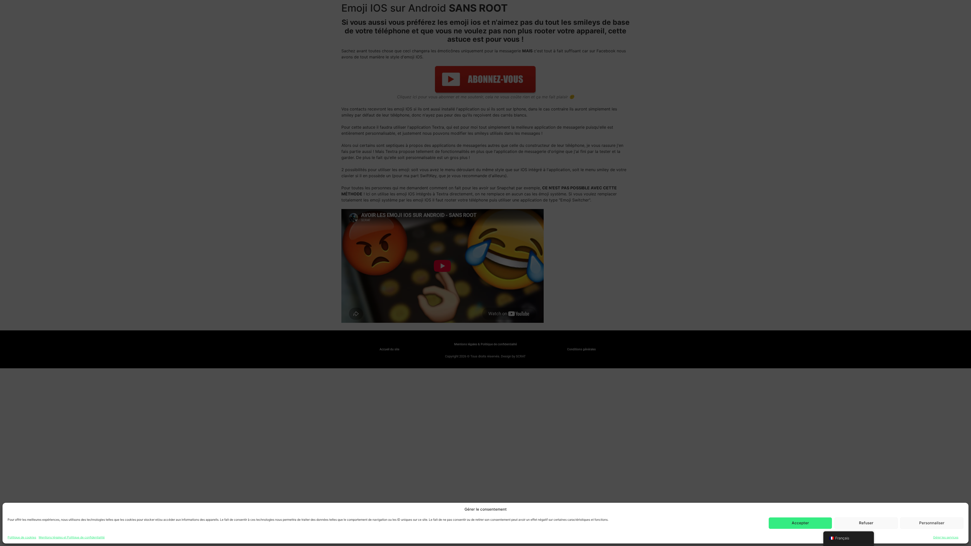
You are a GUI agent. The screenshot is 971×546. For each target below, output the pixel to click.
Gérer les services (945, 537)
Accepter (800, 522)
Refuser (866, 522)
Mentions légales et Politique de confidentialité (72, 537)
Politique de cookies (22, 537)
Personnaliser (931, 522)
